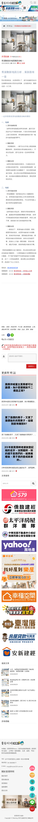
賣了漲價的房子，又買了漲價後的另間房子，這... (19, 435)
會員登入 (31, 366)
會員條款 (4, 783)
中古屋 (20, 327)
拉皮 (23, 329)
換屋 (7, 327)
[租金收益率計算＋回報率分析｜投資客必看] (5, 682)
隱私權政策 (5, 779)
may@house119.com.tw (15, 766)
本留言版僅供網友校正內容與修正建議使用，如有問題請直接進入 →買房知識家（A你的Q (19, 347)
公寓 (33, 327)
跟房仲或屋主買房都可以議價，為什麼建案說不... (19, 401)
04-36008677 (11, 763)
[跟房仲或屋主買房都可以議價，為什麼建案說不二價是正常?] (19, 387)
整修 (31, 329)
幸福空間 (13, 327)
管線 (18, 329)
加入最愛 (22, 63)
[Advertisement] (19, 303)
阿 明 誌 (9, 26)
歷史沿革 (4, 790)
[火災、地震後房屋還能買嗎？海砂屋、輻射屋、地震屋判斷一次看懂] (5, 672)
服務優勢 (4, 787)
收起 (32, 809)
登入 (20, 56)
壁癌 (27, 329)
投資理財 (13, 329)
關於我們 (4, 776)
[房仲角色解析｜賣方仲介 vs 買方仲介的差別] (5, 703)
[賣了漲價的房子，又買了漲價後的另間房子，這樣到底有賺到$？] (19, 420)
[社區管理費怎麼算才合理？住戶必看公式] (5, 693)
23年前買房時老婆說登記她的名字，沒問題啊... (19, 468)
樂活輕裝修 (27, 327)
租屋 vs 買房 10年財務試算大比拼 (21, 711)
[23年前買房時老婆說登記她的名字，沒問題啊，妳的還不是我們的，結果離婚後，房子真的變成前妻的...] (19, 453)
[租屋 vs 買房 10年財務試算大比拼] (5, 714)
